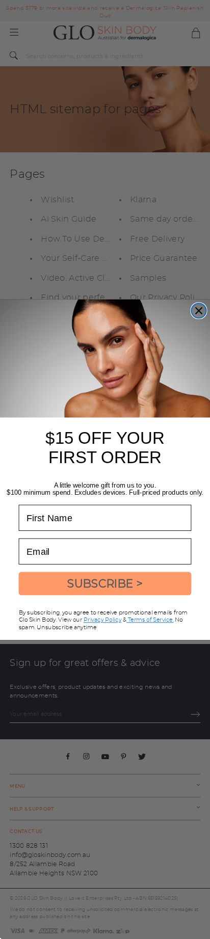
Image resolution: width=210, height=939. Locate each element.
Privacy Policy (102, 620)
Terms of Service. (149, 620)
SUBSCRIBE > (105, 583)
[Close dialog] (198, 310)
